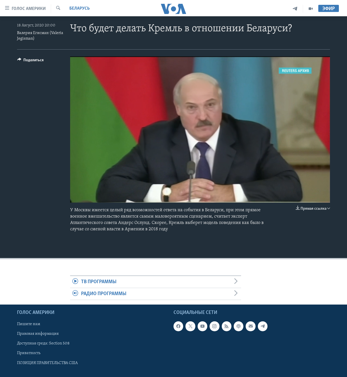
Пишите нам (28, 324)
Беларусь (79, 8)
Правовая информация (38, 334)
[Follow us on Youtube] (202, 326)
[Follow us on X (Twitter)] (190, 326)
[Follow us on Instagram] (214, 326)
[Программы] (310, 9)
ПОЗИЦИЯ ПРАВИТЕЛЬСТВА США (47, 363)
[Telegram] (295, 9)
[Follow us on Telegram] (262, 326)
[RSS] (226, 326)
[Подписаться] (250, 326)
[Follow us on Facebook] (178, 326)
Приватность (28, 353)
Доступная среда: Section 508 (43, 344)
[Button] (30, 61)
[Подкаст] (238, 326)
